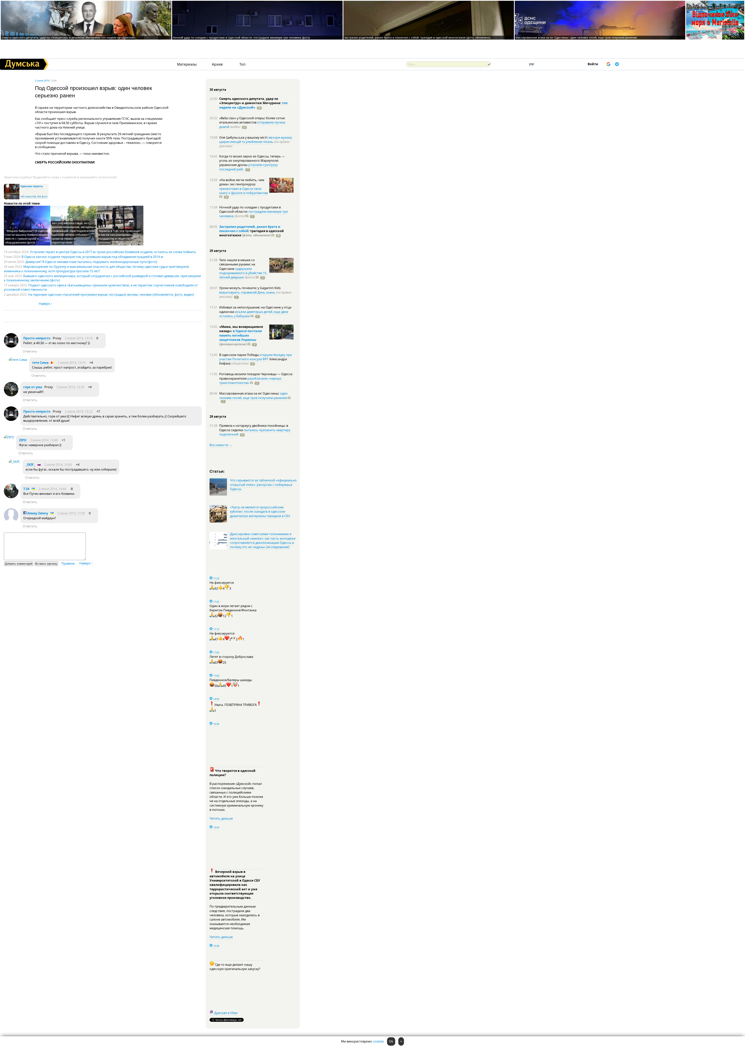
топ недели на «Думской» (253, 105)
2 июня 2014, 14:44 (52, 489)
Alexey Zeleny (37, 513)
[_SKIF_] (15, 462)
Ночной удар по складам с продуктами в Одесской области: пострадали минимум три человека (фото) (241, 37)
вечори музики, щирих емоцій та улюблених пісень (255, 139)
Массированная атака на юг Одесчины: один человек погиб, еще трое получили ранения (576, 37)
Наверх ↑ (45, 303)
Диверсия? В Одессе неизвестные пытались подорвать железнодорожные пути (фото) (91, 262)
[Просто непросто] (11, 346)
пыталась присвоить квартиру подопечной (254, 432)
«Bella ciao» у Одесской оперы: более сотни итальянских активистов (252, 120)
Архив (217, 64)
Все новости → (221, 445)
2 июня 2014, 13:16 (70, 387)
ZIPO (22, 440)
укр (531, 64)
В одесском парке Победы (239, 355)
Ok (391, 1041)
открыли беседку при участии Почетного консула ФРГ (255, 357)
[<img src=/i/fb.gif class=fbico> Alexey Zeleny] (11, 521)
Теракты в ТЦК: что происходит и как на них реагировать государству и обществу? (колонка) (119, 236)
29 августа (218, 251)
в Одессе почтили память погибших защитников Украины (240, 335)
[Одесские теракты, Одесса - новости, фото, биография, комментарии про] (11, 198)
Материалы (187, 64)
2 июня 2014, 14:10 (72, 362)
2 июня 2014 (42, 80)
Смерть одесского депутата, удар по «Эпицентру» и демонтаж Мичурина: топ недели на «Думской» (68, 37)
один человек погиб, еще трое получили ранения (253, 395)
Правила (68, 563)
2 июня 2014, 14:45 (58, 464)
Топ (242, 64)
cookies (378, 1041)
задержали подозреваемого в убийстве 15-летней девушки (243, 273)
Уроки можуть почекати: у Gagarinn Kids (250, 288)
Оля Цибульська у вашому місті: (244, 137)
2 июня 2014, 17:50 (71, 513)
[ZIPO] (9, 437)
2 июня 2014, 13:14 (79, 338)
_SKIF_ (30, 464)
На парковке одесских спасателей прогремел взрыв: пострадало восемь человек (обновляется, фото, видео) (111, 294)
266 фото (42, 196)
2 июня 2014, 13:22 (79, 411)
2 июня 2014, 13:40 (44, 440)
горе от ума (33, 387)
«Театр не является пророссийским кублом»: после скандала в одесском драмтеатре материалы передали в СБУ (260, 511)
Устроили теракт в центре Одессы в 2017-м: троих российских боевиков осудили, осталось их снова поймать (113, 252)
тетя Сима (40, 362)
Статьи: (217, 471)
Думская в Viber (226, 1013)
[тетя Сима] (18, 360)
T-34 (26, 489)
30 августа (218, 89)
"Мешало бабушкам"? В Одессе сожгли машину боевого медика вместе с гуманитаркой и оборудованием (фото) (26, 236)
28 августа (218, 416)
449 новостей (28, 196)
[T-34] (11, 497)
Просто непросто (36, 338)
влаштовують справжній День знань (247, 292)
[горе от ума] (11, 395)
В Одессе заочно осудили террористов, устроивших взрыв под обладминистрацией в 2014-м (92, 257)
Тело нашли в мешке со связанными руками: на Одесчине (237, 264)
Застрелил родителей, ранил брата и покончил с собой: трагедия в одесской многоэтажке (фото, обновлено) (417, 37)
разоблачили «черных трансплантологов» (250, 380)
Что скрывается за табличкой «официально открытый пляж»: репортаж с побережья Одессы (263, 484)
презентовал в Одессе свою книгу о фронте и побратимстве (243, 191)
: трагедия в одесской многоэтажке (251, 233)
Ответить (30, 351)
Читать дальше (221, 818)
